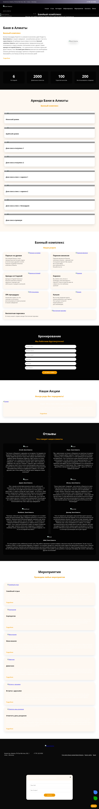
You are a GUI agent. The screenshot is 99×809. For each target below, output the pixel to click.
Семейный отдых (13, 591)
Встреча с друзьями (14, 691)
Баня (94, 755)
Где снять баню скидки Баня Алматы (73, 755)
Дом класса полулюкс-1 (15, 148)
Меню (94, 8)
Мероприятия (78, 8)
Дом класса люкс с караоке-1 (17, 177)
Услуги (47, 8)
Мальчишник (11, 641)
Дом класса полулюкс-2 (15, 163)
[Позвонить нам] (95, 792)
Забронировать (68, 8)
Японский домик (12, 119)
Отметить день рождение (16, 716)
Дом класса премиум (14, 220)
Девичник (10, 666)
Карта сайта (88, 755)
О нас (52, 8)
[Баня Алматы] (49, 746)
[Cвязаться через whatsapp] (95, 798)
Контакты (88, 8)
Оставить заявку (49, 372)
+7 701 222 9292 (91, 2)
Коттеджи (58, 8)
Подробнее (6, 58)
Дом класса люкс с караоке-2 (17, 191)
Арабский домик (12, 134)
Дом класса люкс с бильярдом (17, 206)
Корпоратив (11, 616)
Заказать (49, 795)
